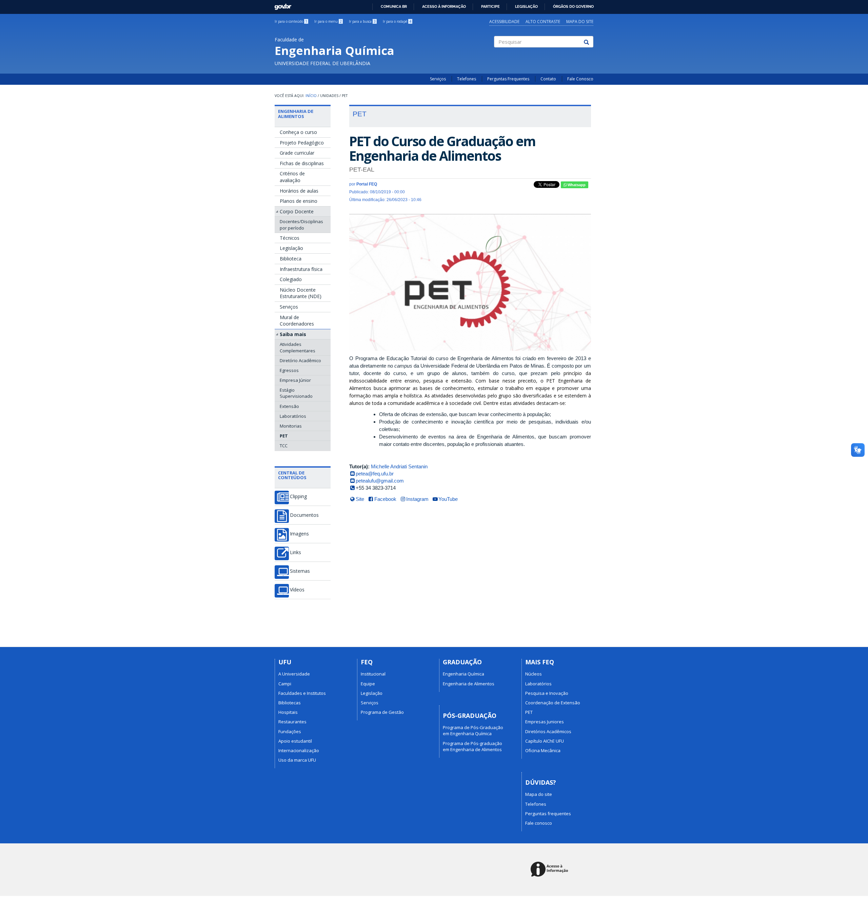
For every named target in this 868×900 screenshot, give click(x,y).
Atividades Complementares (297, 347)
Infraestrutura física (301, 269)
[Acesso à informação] (550, 869)
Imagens (299, 533)
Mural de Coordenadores (297, 320)
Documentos (304, 515)
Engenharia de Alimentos (295, 113)
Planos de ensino (298, 201)
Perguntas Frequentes (508, 79)
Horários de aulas (299, 191)
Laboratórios (293, 416)
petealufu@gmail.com (380, 481)
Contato (548, 79)
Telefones (466, 79)
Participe (490, 6)
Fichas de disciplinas (302, 163)
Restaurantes (292, 722)
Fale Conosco (580, 79)
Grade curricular (297, 153)
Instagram (417, 499)
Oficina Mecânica (542, 750)
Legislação (526, 6)
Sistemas (300, 571)
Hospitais (288, 712)
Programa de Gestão (382, 712)
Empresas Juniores (544, 722)
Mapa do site (579, 21)
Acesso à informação (444, 6)
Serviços (438, 79)
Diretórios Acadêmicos (548, 731)
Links (295, 552)
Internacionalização (298, 750)
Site (360, 499)
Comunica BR (394, 6)
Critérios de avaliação (292, 176)
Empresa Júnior (295, 380)
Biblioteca (290, 258)
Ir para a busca (362, 21)
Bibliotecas (289, 703)
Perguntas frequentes (548, 813)
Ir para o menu (328, 21)
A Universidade (294, 674)
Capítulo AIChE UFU (544, 741)
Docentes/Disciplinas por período (301, 224)
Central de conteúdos (292, 475)
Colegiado (291, 279)
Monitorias (291, 426)
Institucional (373, 674)
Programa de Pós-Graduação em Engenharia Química (473, 730)
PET (284, 436)
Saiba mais (293, 334)
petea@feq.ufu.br (375, 473)
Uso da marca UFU (297, 760)
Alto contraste (543, 21)
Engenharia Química (463, 674)
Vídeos (297, 589)
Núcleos (533, 674)
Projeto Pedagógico (302, 142)
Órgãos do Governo (573, 6)
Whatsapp (576, 185)
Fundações (289, 731)
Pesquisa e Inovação (546, 693)
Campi (284, 684)
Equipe (368, 684)
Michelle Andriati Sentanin (399, 466)
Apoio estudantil (295, 741)
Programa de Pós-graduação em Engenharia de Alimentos (472, 746)
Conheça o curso (298, 132)
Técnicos (289, 238)
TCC (284, 446)
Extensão (289, 406)
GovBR (280, 5)
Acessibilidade (504, 21)
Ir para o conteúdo (291, 21)
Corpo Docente (297, 211)
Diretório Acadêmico (300, 360)
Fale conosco (538, 823)
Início (311, 95)
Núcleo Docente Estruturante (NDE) (300, 293)
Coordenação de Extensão (552, 703)
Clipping (298, 496)
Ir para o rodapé (397, 21)
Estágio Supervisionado (296, 393)
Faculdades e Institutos (302, 693)
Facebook (385, 499)
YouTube (448, 499)
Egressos (289, 370)
